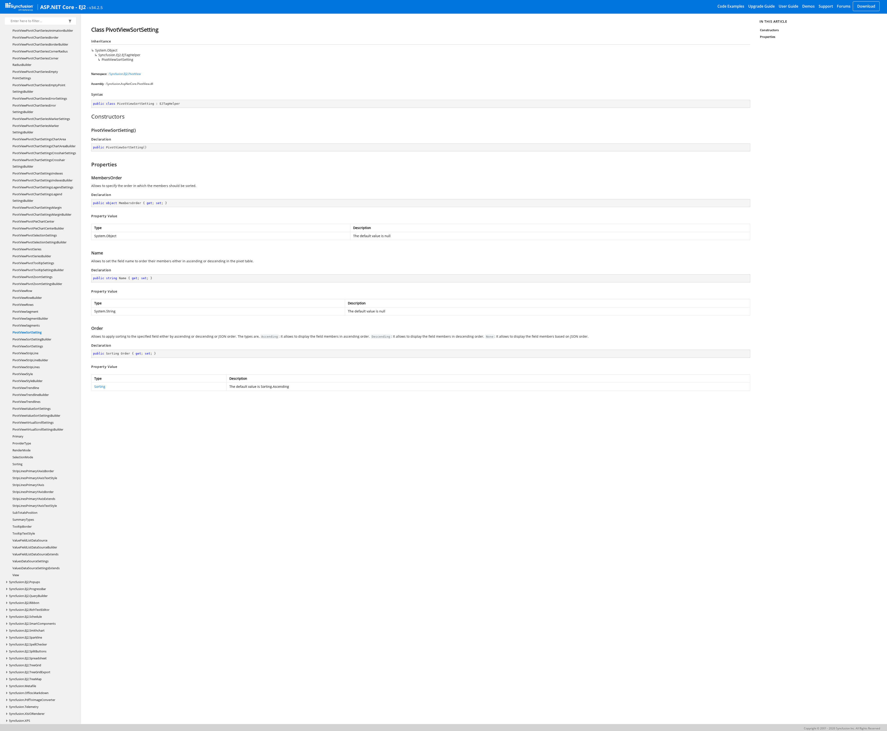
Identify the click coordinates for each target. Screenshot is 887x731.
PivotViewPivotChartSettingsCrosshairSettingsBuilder (38, 163)
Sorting (17, 464)
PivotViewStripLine (25, 353)
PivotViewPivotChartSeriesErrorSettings (39, 98)
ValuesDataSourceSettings (30, 561)
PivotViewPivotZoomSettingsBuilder (37, 284)
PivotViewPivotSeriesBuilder (31, 256)
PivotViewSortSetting (27, 332)
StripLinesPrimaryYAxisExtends (33, 499)
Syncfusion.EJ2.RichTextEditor (29, 610)
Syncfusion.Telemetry (24, 707)
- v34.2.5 (95, 7)
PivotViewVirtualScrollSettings (33, 422)
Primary (17, 436)
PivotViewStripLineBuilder (30, 360)
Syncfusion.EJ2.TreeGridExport (29, 672)
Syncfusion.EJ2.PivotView (125, 74)
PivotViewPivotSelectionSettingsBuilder (39, 242)
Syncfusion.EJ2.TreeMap (25, 679)
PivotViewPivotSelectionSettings (34, 235)
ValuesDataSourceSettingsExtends (36, 568)
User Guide (788, 6)
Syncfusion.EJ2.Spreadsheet (28, 658)
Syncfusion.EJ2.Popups (24, 582)
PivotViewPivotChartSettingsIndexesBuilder (42, 180)
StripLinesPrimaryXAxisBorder (33, 471)
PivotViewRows (22, 305)
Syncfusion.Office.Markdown (29, 693)
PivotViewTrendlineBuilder (30, 395)
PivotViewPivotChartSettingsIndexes (37, 173)
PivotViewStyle (22, 374)
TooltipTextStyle (23, 533)
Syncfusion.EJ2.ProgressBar (27, 589)
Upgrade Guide (761, 6)
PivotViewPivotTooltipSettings (33, 263)
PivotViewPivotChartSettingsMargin (37, 207)
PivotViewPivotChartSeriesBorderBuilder (40, 44)
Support (826, 6)
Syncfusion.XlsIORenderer (27, 714)
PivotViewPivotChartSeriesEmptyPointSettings (35, 75)
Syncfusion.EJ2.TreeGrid (25, 665)
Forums (844, 6)
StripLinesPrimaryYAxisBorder (33, 492)
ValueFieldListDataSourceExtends (35, 554)
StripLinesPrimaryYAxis (28, 485)
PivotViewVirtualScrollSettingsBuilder (37, 429)
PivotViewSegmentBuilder (30, 318)
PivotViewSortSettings (27, 346)
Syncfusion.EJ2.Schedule (25, 617)
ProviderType (21, 443)
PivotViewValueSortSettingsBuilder (36, 415)
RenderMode (21, 450)
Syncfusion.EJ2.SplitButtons (27, 651)
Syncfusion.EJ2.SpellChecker (28, 644)
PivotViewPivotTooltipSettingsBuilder (38, 270)
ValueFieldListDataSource (29, 540)
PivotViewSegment (25, 311)
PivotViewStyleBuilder (27, 381)
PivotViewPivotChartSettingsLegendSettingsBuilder (37, 197)
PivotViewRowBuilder (27, 298)
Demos (808, 6)
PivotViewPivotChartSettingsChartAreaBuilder (44, 146)
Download (866, 6)
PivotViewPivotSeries (26, 249)
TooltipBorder (22, 526)
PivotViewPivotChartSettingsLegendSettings (42, 187)
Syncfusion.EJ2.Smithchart (27, 630)
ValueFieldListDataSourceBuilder (34, 547)
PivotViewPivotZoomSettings (32, 277)
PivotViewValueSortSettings (31, 409)
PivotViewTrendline (25, 388)
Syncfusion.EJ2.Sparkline (25, 637)
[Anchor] (89, 116)
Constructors (769, 30)
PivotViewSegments (26, 325)
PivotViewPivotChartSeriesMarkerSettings (41, 119)
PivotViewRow (22, 291)
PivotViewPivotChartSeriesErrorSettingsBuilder (34, 108)
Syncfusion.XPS (19, 721)
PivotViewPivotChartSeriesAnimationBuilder (42, 30)
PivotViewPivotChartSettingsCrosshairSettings (44, 153)
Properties (767, 37)
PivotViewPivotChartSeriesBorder (35, 37)
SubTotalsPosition (24, 513)
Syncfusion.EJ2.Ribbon (24, 603)
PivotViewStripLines (26, 367)
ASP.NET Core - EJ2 (63, 6)
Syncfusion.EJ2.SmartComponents (32, 623)
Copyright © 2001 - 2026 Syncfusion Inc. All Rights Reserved (842, 728)
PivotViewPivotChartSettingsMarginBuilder (41, 214)
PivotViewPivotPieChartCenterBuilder (38, 228)
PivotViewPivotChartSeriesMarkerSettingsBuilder (35, 129)
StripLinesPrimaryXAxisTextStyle (34, 478)
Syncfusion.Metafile (22, 686)
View (15, 575)
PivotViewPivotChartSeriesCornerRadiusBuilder (35, 61)
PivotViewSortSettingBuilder (31, 339)
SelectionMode (22, 457)
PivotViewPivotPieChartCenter (33, 221)
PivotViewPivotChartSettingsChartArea (39, 139)
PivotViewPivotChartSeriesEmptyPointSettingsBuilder (38, 88)
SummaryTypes (23, 519)
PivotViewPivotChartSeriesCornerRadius (40, 51)
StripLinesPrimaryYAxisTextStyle (34, 506)
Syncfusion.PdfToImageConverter (32, 700)
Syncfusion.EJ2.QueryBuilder (28, 596)
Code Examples (730, 6)
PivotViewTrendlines (26, 402)
